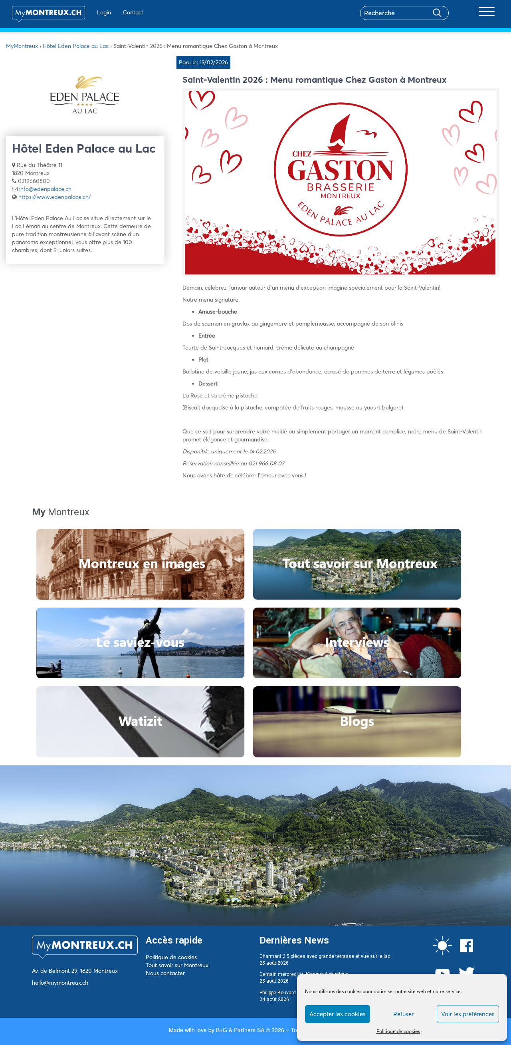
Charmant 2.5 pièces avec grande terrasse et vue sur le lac (324, 956)
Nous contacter (165, 973)
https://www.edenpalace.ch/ (54, 197)
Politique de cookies (398, 1031)
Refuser (403, 1014)
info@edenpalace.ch (45, 189)
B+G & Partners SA (240, 1030)
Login (104, 12)
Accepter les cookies (337, 1014)
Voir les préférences (468, 1014)
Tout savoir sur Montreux (177, 965)
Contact (133, 12)
